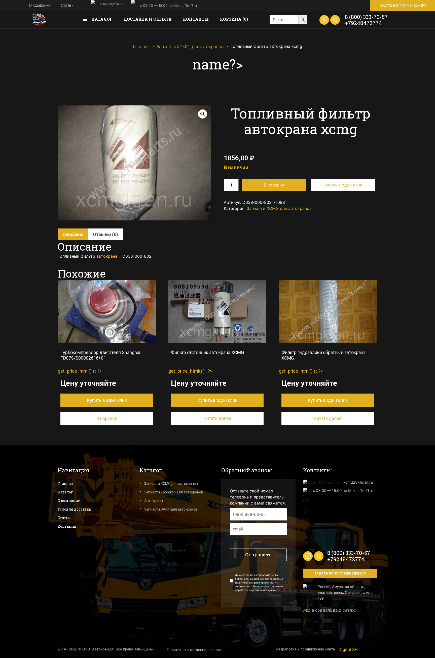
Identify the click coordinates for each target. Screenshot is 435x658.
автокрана (106, 256)
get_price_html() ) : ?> (99, 376)
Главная (141, 46)
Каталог (101, 19)
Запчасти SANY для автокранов (170, 509)
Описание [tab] (72, 234)
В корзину (274, 184)
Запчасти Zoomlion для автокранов (173, 492)
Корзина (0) (234, 19)
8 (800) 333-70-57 (366, 16)
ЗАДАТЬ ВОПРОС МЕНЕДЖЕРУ (403, 5)
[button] (202, 114)
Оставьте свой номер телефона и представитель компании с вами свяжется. (258, 497)
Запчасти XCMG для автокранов (190, 46)
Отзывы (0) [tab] (105, 234)
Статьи (67, 5)
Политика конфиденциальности (195, 649)
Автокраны (153, 501)
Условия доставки (74, 509)
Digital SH (348, 649)
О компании (39, 5)
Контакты (196, 19)
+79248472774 (363, 22)
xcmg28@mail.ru (111, 4)
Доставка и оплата (148, 19)
